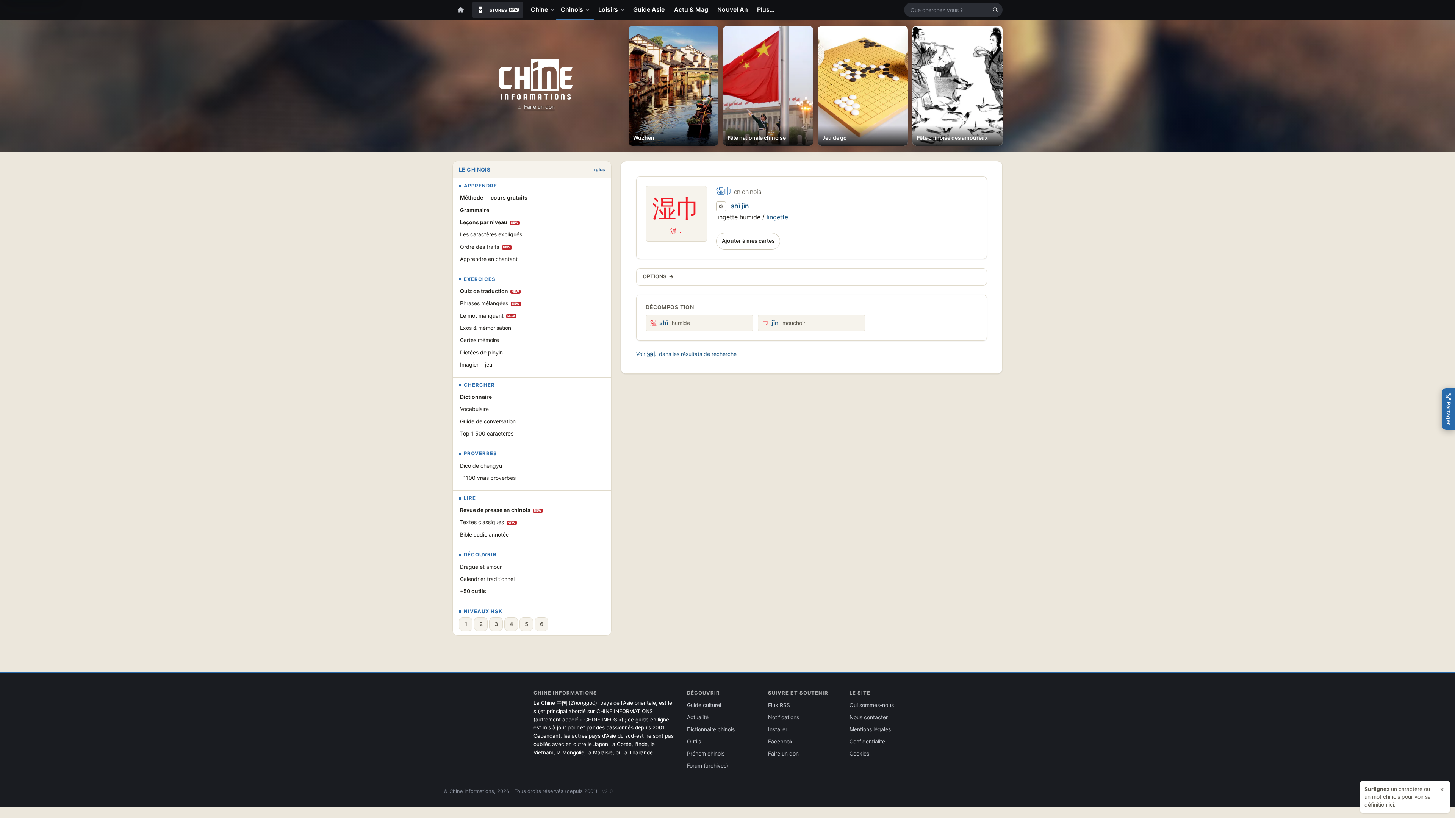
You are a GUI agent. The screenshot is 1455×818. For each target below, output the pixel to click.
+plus (599, 169)
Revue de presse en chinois (501, 510)
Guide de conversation (488, 421)
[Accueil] (460, 10)
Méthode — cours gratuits (493, 197)
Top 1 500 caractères (486, 433)
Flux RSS (779, 705)
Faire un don (539, 106)
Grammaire (474, 210)
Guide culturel (704, 705)
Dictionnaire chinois (711, 729)
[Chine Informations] (536, 79)
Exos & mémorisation (485, 328)
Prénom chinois (705, 753)
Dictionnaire (476, 396)
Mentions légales (870, 729)
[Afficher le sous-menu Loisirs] (624, 10)
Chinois (572, 9)
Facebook (780, 741)
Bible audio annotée (484, 534)
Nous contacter (869, 717)
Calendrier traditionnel (487, 579)
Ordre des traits (485, 247)
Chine (539, 9)
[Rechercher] (995, 10)
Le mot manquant (487, 315)
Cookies (859, 753)
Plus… (765, 9)
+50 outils (473, 591)
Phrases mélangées (490, 303)
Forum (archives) (707, 765)
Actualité (698, 717)
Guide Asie (649, 9)
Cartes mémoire (479, 340)
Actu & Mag (691, 9)
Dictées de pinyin (481, 352)
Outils (694, 741)
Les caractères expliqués (491, 234)
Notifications (783, 717)
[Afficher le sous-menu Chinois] (589, 10)
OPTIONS (658, 276)
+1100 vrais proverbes (488, 478)
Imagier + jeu (476, 364)
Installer (777, 729)
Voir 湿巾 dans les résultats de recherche (686, 354)
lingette (777, 217)
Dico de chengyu (481, 465)
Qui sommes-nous (872, 705)
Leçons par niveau (489, 222)
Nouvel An (732, 9)
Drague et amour (481, 567)
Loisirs (608, 9)
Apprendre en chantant (489, 259)
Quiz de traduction (489, 291)
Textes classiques (488, 522)
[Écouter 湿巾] (721, 206)
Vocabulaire (474, 409)
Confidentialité (867, 741)
